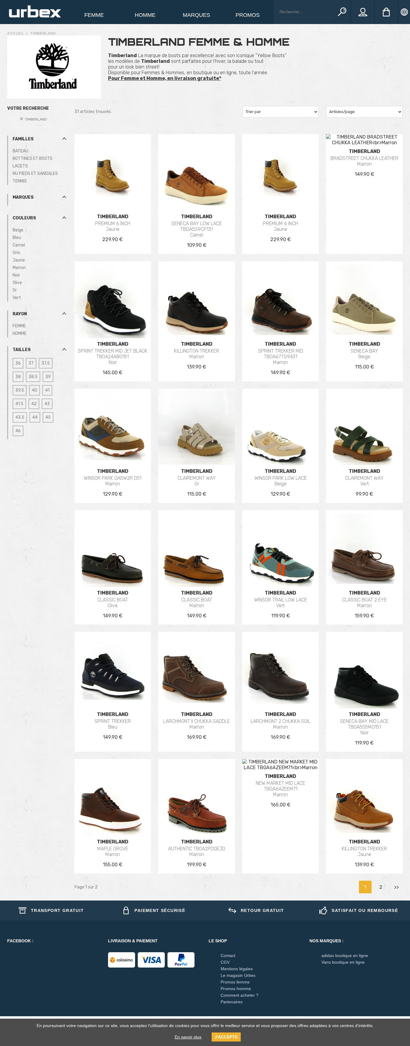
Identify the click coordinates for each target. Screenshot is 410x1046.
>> (396, 887)
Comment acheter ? (239, 995)
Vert (17, 297)
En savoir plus (188, 1037)
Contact (228, 955)
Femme (94, 15)
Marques (196, 15)
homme (145, 15)
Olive (17, 282)
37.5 (45, 363)
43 (47, 403)
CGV (225, 962)
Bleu (17, 237)
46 (18, 430)
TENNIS (20, 181)
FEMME (19, 326)
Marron (19, 267)
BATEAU (20, 151)
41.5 (19, 403)
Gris (16, 252)
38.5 (33, 376)
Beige (18, 230)
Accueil (15, 33)
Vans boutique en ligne (343, 962)
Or (15, 290)
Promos (248, 15)
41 (47, 390)
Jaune (19, 260)
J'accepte (226, 1037)
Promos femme (235, 982)
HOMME (19, 333)
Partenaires (232, 1001)
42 (34, 403)
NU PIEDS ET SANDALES (35, 173)
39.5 (19, 390)
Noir (16, 275)
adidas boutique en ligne (344, 955)
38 (18, 376)
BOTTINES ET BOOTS (33, 158)
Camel (19, 245)
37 (31, 363)
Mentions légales (237, 968)
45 (48, 417)
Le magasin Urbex (238, 975)
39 (48, 376)
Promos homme (236, 988)
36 (18, 363)
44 (35, 417)
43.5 (19, 417)
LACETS (20, 166)
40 (34, 390)
